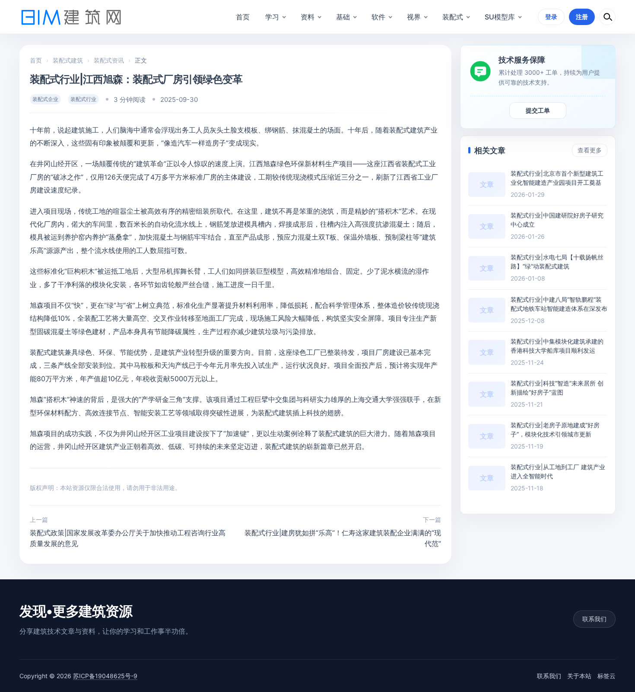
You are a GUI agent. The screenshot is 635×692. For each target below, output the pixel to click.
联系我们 (594, 618)
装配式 (452, 17)
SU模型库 (500, 17)
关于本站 (579, 675)
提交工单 (538, 110)
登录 (551, 16)
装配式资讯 (109, 60)
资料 (307, 17)
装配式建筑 (68, 60)
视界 (414, 17)
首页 (243, 17)
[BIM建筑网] (71, 17)
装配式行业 (83, 99)
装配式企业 (45, 99)
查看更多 (590, 150)
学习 (272, 17)
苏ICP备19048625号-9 (105, 675)
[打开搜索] (607, 17)
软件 (378, 17)
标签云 (606, 675)
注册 (582, 16)
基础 (343, 17)
